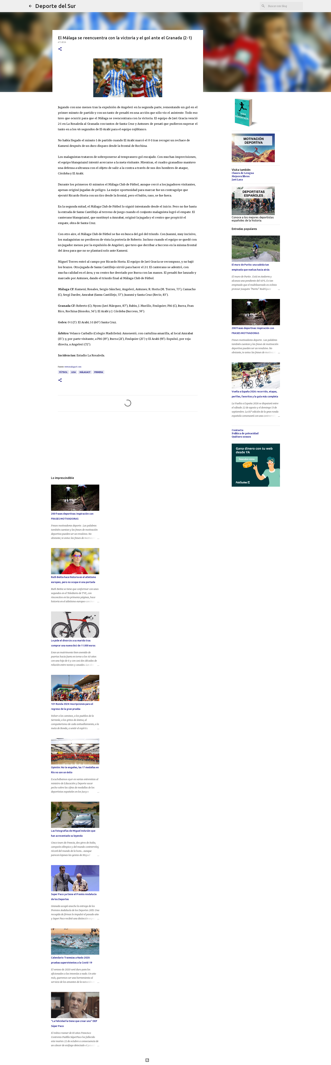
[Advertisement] (127, 446)
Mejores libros (241, 176)
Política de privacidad (245, 433)
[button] (60, 49)
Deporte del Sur (55, 6)
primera (98, 372)
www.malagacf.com (72, 367)
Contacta (237, 430)
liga (73, 372)
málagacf (85, 372)
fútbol (63, 372)
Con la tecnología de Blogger (167, 1060)
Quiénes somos (241, 436)
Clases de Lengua (243, 173)
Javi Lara (237, 179)
